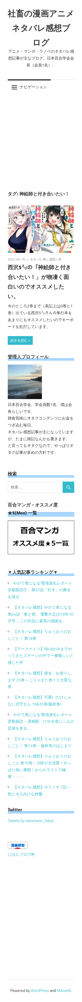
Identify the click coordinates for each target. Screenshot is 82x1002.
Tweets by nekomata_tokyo (31, 821)
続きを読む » (20, 340)
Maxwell (64, 990)
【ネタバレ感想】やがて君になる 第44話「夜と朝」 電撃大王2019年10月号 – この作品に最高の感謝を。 (40, 614)
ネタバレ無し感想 (43, 259)
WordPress (40, 990)
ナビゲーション (33, 87)
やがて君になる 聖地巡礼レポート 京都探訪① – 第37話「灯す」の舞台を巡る (40, 590)
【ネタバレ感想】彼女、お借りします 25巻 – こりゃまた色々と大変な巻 (40, 680)
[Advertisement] (41, 138)
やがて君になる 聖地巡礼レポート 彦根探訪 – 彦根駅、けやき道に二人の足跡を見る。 (41, 721)
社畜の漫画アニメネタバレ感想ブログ (41, 27)
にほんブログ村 (21, 854)
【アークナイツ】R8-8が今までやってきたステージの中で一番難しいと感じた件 (41, 656)
